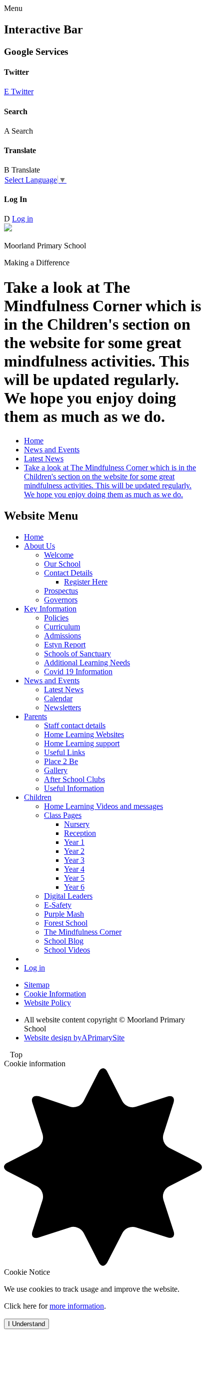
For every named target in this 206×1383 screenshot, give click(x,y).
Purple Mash (64, 914)
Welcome (59, 555)
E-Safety (58, 905)
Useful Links (64, 752)
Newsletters (62, 707)
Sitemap (37, 985)
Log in (22, 218)
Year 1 (74, 842)
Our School (62, 564)
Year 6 (74, 887)
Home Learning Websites (84, 734)
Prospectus (61, 591)
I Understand (26, 1324)
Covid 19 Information (78, 671)
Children (38, 797)
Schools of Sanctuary (77, 653)
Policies (56, 617)
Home (34, 440)
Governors (61, 599)
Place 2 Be (61, 761)
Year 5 (74, 878)
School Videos (67, 950)
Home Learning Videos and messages (103, 806)
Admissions (62, 635)
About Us (39, 546)
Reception (80, 833)
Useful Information (74, 788)
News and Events (52, 449)
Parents (35, 716)
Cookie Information (55, 993)
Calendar (58, 698)
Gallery (56, 770)
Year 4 (74, 869)
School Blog (64, 941)
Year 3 (74, 860)
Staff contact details (75, 725)
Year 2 (74, 851)
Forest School (66, 923)
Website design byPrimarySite (74, 1037)
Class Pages (63, 815)
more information (77, 1306)
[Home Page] (8, 228)
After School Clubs (74, 779)
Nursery (77, 824)
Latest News (44, 458)
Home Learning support (82, 743)
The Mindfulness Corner (83, 932)
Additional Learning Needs (87, 662)
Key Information (50, 608)
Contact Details (68, 573)
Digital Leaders (68, 896)
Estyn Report (65, 644)
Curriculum (62, 626)
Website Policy (47, 1002)
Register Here (86, 582)
